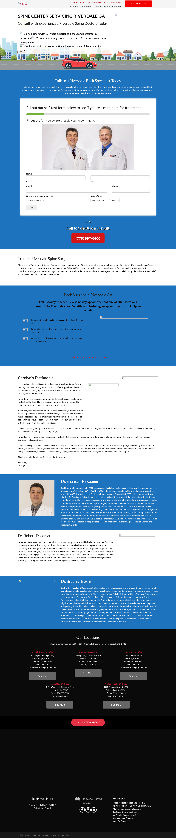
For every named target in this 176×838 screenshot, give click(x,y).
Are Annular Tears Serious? (124, 814)
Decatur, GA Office (133, 652)
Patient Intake (74, 6)
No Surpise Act (67, 835)
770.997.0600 (116, 6)
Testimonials (87, 6)
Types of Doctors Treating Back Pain (129, 802)
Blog (106, 2)
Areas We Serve (119, 821)
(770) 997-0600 (88, 238)
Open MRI (97, 2)
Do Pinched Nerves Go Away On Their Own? (132, 805)
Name (29, 173)
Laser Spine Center (102, 6)
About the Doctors (81, 2)
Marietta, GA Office (60, 683)
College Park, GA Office (116, 683)
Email (29, 186)
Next (32, 207)
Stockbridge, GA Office (42, 652)
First (28, 182)
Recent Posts (120, 798)
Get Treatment (138, 3)
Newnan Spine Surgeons (123, 818)
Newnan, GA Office (88, 652)
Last (92, 182)
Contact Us (116, 2)
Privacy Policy (55, 835)
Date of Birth (97, 196)
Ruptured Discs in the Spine (125, 811)
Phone (115, 186)
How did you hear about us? (39, 196)
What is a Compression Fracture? (127, 808)
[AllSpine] (22, 3)
